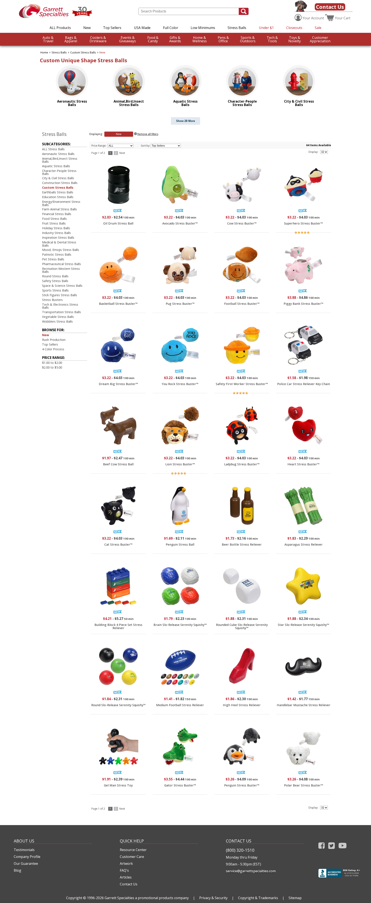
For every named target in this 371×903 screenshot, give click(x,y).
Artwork (126, 863)
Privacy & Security (213, 897)
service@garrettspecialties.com (251, 871)
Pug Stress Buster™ (180, 304)
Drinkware (98, 39)
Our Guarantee (26, 863)
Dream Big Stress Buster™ (118, 384)
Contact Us (330, 6)
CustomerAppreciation (320, 39)
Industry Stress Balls (56, 233)
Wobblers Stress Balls (57, 321)
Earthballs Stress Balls (57, 192)
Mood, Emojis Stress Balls (60, 250)
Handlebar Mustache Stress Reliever (303, 705)
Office (223, 39)
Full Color (170, 27)
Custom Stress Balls (83, 52)
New (87, 27)
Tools (272, 39)
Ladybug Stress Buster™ (242, 464)
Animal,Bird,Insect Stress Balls (59, 160)
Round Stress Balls (55, 276)
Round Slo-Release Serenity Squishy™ (118, 705)
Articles (126, 877)
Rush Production (53, 340)
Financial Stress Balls (56, 214)
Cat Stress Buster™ (118, 544)
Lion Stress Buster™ (180, 464)
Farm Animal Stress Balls (59, 209)
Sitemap (295, 897)
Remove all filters (147, 134)
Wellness (199, 39)
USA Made (142, 27)
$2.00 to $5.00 (52, 367)
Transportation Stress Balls (61, 312)
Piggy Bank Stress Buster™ (303, 304)
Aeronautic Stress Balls (58, 154)
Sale (318, 27)
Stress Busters (52, 300)
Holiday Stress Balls (56, 228)
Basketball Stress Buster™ (118, 304)
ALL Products (60, 27)
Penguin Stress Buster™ (241, 785)
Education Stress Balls (57, 197)
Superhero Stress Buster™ (303, 223)
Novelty (294, 39)
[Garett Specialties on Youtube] (342, 849)
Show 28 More (185, 121)
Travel (48, 39)
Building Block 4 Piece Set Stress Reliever (118, 626)
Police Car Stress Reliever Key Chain (303, 384)
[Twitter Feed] (331, 849)
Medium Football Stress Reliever (180, 705)
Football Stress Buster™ (242, 304)
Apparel (70, 39)
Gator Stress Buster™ (180, 785)
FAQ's (124, 870)
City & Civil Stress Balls (58, 178)
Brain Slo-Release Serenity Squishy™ (180, 625)
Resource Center (133, 849)
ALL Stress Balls (53, 149)
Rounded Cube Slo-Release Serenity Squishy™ (242, 626)
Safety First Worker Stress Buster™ (242, 384)
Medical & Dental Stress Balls (59, 243)
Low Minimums (203, 27)
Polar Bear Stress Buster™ (303, 785)
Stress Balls (237, 27)
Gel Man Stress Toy (118, 785)
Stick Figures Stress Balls (59, 295)
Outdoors (247, 39)
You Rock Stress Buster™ (180, 384)
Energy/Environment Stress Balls (61, 203)
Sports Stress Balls (55, 290)
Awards (175, 39)
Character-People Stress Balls (59, 172)
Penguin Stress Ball (180, 544)
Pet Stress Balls (53, 259)
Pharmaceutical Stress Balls (61, 264)
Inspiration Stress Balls (58, 237)
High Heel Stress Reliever (242, 705)
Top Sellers (112, 27)
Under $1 (266, 27)
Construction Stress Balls (60, 183)
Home (44, 52)
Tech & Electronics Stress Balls (60, 306)
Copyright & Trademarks (258, 897)
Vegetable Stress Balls (58, 317)
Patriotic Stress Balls (56, 254)
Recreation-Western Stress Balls (61, 270)
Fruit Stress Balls (54, 223)
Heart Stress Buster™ (303, 464)
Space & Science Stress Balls (62, 286)
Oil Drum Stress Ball (118, 223)
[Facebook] (321, 849)
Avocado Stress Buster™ (180, 223)
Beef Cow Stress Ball (118, 464)
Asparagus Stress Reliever (303, 544)
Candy (152, 39)
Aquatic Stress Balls (56, 166)
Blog (17, 870)
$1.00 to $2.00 (52, 363)
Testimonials (24, 849)
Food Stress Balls (54, 219)
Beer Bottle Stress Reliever (242, 544)
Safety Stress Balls (55, 281)
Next (122, 153)
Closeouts (294, 27)
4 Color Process (53, 349)
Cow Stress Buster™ (242, 223)
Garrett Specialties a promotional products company (147, 897)
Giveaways (127, 39)
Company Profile (27, 856)
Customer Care (132, 856)
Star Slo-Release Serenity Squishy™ (303, 625)
